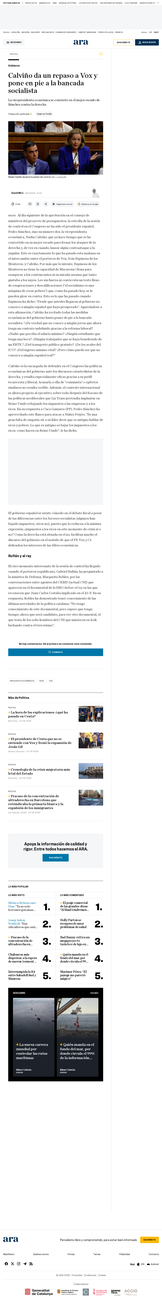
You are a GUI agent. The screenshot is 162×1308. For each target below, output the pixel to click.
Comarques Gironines (65, 32)
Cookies (102, 1275)
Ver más (94, 993)
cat (150, 32)
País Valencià (48, 32)
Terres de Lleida (105, 32)
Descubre (19, 992)
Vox (51, 681)
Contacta (154, 1254)
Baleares (35, 32)
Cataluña (15, 32)
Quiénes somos (41, 1254)
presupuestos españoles (22, 681)
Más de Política (18, 697)
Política (14, 54)
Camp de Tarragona (87, 32)
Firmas (71, 1254)
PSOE (41, 681)
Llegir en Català (44, 113)
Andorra (25, 32)
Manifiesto (8, 1254)
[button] (158, 3)
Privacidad (77, 1275)
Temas (96, 1254)
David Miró (17, 192)
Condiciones (90, 1275)
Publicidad (124, 1254)
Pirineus (119, 32)
